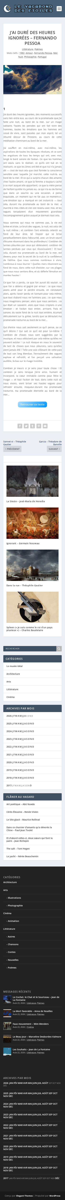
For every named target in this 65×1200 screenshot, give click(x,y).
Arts (8, 681)
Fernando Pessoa (43, 53)
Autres (11, 936)
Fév (15, 1082)
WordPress (54, 1195)
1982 (21, 53)
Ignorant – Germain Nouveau (23, 543)
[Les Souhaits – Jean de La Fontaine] (7, 1051)
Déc (11, 1096)
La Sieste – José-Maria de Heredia (25, 501)
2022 (9, 746)
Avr (25, 1082)
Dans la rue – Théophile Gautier (24, 585)
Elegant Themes (24, 1195)
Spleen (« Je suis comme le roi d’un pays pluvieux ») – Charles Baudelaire (29, 629)
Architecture (13, 673)
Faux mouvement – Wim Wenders (31, 1023)
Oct (55, 1093)
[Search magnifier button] (59, 648)
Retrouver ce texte (32, 404)
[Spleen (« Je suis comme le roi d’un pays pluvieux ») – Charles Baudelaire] (32, 607)
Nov (5, 1096)
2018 (9, 777)
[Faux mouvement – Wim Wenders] (7, 1026)
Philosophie (30, 56)
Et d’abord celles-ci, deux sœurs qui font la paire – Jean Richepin (29, 839)
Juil (40, 1082)
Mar (20, 1082)
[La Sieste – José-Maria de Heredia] (32, 481)
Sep (51, 1093)
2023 (9, 738)
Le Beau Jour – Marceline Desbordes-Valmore (37, 1036)
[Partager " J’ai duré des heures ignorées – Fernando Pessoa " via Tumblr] (32, 426)
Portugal (42, 56)
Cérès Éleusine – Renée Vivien (22, 811)
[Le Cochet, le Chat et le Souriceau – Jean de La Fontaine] (7, 999)
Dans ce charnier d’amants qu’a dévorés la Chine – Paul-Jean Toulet (29, 829)
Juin (34, 1082)
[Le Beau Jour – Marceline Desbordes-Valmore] (7, 1039)
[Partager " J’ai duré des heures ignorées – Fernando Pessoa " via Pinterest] (39, 426)
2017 (9, 785)
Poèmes (39, 49)
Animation (13, 920)
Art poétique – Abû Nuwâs (20, 804)
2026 (9, 715)
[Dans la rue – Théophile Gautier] (32, 565)
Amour (29, 53)
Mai (30, 1082)
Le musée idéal (14, 666)
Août (45, 1082)
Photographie (15, 905)
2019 (9, 769)
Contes (11, 952)
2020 (9, 762)
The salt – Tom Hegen (18, 848)
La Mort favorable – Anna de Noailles (33, 1011)
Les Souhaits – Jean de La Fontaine (31, 1049)
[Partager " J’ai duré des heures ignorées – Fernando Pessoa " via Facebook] (20, 426)
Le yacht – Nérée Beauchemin (22, 856)
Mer (55, 53)
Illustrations (14, 897)
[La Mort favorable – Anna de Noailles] (7, 1013)
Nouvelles (13, 959)
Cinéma (10, 697)
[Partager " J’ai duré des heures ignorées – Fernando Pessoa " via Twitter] (26, 426)
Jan (11, 1082)
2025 (9, 723)
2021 (9, 754)
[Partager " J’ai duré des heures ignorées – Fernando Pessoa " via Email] (45, 426)
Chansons (13, 944)
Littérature (27, 49)
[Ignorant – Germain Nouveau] (32, 523)
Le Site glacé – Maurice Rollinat (23, 819)
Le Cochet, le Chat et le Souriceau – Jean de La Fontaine (36, 998)
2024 (9, 731)
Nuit (20, 56)
